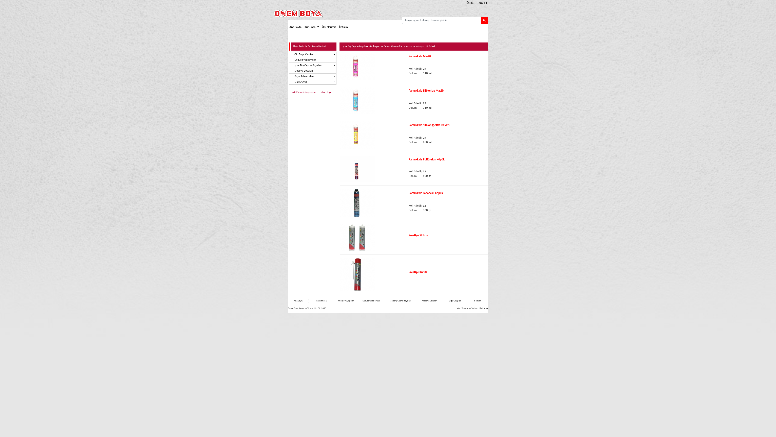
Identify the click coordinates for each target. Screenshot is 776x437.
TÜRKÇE (470, 3)
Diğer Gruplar (455, 301)
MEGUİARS (300, 81)
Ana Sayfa (295, 27)
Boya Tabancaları (304, 76)
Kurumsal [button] (311, 27)
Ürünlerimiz (329, 27)
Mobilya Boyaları (303, 70)
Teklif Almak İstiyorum (303, 92)
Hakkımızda (321, 301)
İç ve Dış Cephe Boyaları (308, 65)
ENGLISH (483, 3)
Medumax (483, 308)
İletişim (343, 27)
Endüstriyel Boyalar (305, 59)
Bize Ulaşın (326, 92)
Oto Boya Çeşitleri (304, 54)
